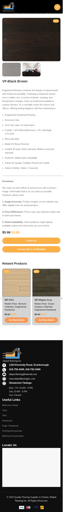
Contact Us (31, 240)
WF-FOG (9, 300)
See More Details (16, 320)
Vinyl (4, 410)
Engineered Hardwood (45, 310)
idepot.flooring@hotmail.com (23, 374)
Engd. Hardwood (10, 426)
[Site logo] (8, 7)
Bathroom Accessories (13, 436)
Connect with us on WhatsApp (31, 249)
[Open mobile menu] (57, 7)
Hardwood (7, 420)
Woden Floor (11, 304)
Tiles (4, 415)
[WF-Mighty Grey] (46, 283)
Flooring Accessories (12, 431)
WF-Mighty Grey (43, 300)
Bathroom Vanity (10, 405)
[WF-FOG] (16, 283)
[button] (5, 39)
